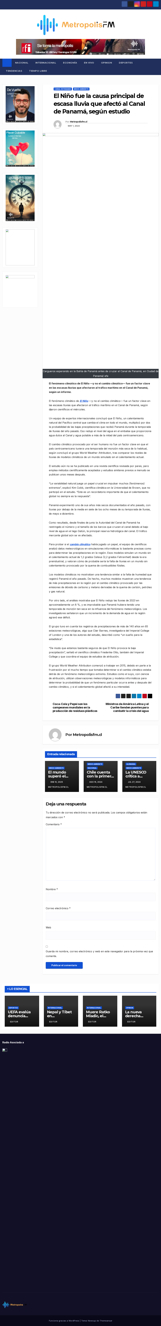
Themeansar (106, 1320)
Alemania (130, 764)
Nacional (21, 62)
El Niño (84, 400)
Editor (14, 1022)
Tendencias (14, 70)
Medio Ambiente (81, 89)
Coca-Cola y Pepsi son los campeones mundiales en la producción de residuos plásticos (75, 707)
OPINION (106, 62)
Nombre (52, 889)
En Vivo (89, 62)
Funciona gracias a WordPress (64, 1320)
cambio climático (80, 544)
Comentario (54, 824)
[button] (156, 66)
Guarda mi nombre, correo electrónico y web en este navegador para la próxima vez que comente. (99, 954)
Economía (70, 62)
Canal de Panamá (63, 89)
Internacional (45, 62)
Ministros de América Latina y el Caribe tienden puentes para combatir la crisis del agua (127, 707)
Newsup (92, 1320)
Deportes (126, 62)
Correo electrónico (58, 908)
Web (48, 927)
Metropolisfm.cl (78, 121)
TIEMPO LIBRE (38, 70)
